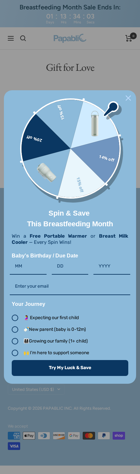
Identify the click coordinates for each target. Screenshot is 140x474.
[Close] (128, 98)
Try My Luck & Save (70, 367)
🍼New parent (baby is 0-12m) (54, 329)
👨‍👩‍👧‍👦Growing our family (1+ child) (55, 341)
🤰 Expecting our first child (51, 317)
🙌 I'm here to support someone (56, 353)
